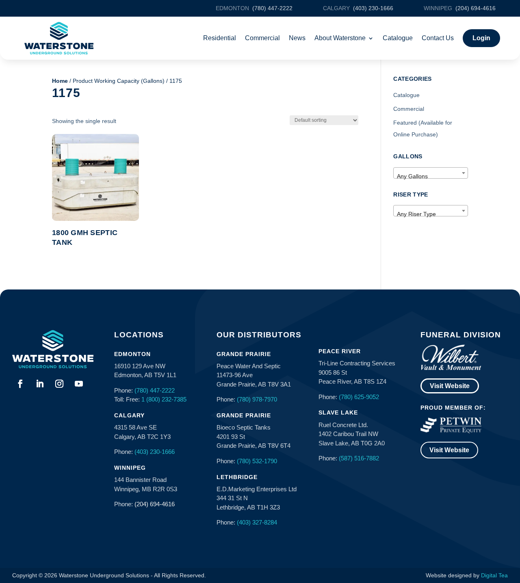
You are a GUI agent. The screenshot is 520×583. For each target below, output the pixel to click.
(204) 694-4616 (154, 504)
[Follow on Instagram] (59, 384)
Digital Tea (494, 575)
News (297, 38)
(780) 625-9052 (359, 396)
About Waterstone (340, 38)
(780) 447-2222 (154, 390)
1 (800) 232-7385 (163, 399)
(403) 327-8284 (257, 522)
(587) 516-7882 (359, 458)
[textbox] (431, 176)
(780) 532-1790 (257, 461)
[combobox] (430, 173)
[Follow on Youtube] (79, 384)
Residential (219, 38)
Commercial (262, 38)
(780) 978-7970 (257, 399)
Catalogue (398, 38)
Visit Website (450, 385)
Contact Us (438, 38)
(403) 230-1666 (154, 451)
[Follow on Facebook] (20, 384)
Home (60, 81)
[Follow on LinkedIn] (40, 384)
